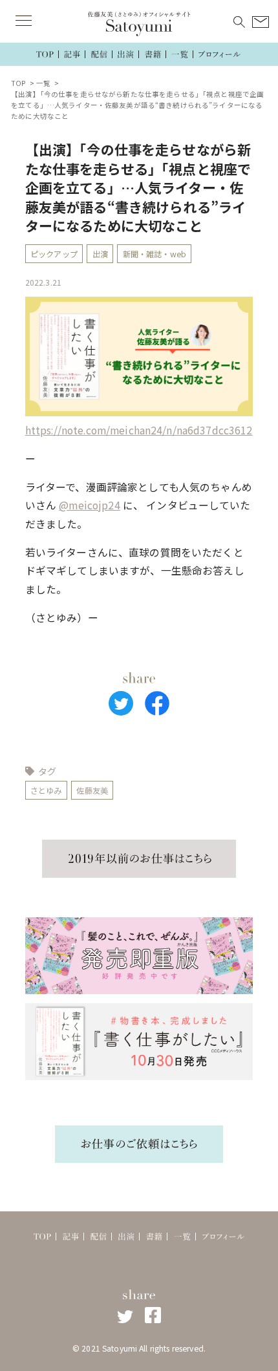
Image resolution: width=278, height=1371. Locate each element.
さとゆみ (46, 790)
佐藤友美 (92, 790)
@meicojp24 (89, 505)
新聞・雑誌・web (154, 254)
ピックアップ (54, 254)
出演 (100, 254)
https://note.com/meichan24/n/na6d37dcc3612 (139, 430)
